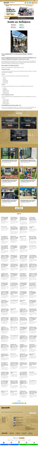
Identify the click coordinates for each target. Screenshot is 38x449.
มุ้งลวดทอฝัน (22, 25)
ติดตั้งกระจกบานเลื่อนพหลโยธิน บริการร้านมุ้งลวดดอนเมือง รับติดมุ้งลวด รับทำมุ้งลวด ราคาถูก (14, 382)
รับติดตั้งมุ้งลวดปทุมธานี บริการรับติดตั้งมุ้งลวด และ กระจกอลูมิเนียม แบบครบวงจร (19, 418)
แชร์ (26, 443)
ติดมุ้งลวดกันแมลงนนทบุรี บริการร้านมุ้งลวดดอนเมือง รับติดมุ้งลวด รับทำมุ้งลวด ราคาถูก (23, 319)
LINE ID (22, 24)
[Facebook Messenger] (16, 403)
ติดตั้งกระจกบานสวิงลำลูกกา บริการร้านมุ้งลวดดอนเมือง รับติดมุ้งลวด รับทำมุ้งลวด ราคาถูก (33, 238)
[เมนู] (11, 442)
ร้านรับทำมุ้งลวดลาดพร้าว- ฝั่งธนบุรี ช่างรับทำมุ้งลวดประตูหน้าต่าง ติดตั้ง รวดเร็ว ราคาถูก (33, 346)
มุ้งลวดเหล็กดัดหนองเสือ (14, 300)
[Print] (25, 403)
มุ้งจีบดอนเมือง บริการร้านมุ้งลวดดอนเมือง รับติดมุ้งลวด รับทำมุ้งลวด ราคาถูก (19, 425)
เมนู (11, 443)
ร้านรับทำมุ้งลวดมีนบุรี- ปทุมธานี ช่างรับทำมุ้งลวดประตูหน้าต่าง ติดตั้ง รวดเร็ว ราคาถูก (9, 181)
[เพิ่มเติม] (34, 442)
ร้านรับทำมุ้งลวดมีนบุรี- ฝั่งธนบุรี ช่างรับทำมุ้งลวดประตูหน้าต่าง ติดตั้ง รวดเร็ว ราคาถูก (28, 181)
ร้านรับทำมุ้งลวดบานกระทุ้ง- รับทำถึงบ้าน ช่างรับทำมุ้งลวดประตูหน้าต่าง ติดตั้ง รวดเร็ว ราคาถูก (4, 238)
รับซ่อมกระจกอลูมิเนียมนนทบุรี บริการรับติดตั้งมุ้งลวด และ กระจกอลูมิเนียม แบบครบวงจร (19, 423)
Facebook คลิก (24, 433)
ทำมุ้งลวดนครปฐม (4, 226)
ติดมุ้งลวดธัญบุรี (31, 372)
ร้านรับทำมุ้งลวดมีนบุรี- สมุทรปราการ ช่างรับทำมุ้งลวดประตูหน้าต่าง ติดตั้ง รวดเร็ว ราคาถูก (28, 161)
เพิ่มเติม (34, 443)
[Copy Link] (12, 403)
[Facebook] (15, 403)
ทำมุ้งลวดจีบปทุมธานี (32, 245)
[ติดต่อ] (19, 442)
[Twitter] (18, 403)
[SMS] (24, 403)
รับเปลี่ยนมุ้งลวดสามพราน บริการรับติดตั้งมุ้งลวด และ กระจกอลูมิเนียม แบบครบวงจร (19, 420)
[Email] (22, 403)
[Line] (14, 403)
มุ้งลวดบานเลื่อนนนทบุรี (14, 335)
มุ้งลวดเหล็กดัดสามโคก (33, 380)
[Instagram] (19, 403)
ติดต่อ (19, 443)
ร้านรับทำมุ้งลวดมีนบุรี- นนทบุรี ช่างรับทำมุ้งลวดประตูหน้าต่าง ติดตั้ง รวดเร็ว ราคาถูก (9, 201)
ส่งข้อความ (22, 27)
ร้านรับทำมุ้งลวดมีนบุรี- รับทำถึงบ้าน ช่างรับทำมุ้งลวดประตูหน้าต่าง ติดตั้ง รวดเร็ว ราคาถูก (9, 161)
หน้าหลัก (4, 443)
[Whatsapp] (21, 403)
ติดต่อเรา (30, 0)
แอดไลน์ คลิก (18, 433)
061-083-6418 (14, 25)
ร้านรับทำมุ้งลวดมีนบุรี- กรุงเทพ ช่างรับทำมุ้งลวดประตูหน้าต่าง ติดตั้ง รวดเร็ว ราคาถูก (27, 201)
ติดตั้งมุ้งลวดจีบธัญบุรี (13, 327)
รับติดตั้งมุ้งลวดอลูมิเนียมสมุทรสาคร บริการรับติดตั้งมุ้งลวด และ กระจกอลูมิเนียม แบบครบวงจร (24, 382)
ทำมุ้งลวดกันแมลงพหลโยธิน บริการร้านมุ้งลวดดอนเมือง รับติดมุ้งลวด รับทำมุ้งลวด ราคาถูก (23, 219)
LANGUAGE (36, 0)
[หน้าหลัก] (3, 442)
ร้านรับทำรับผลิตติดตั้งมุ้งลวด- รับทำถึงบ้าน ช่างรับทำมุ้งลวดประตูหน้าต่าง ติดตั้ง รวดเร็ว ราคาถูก (4, 247)
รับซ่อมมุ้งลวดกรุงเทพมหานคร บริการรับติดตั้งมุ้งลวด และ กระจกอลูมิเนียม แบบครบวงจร (24, 346)
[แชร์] (26, 442)
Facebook (14, 27)
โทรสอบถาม (14, 24)
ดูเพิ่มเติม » (3, 163)
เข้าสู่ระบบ (33, 0)
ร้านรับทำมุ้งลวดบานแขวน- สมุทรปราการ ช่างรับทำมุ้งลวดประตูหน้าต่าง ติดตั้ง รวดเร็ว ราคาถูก (4, 364)
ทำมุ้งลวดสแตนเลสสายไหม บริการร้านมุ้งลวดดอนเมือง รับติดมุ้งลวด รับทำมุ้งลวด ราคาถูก (14, 228)
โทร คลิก (10, 444)
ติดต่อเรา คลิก (34, 2)
